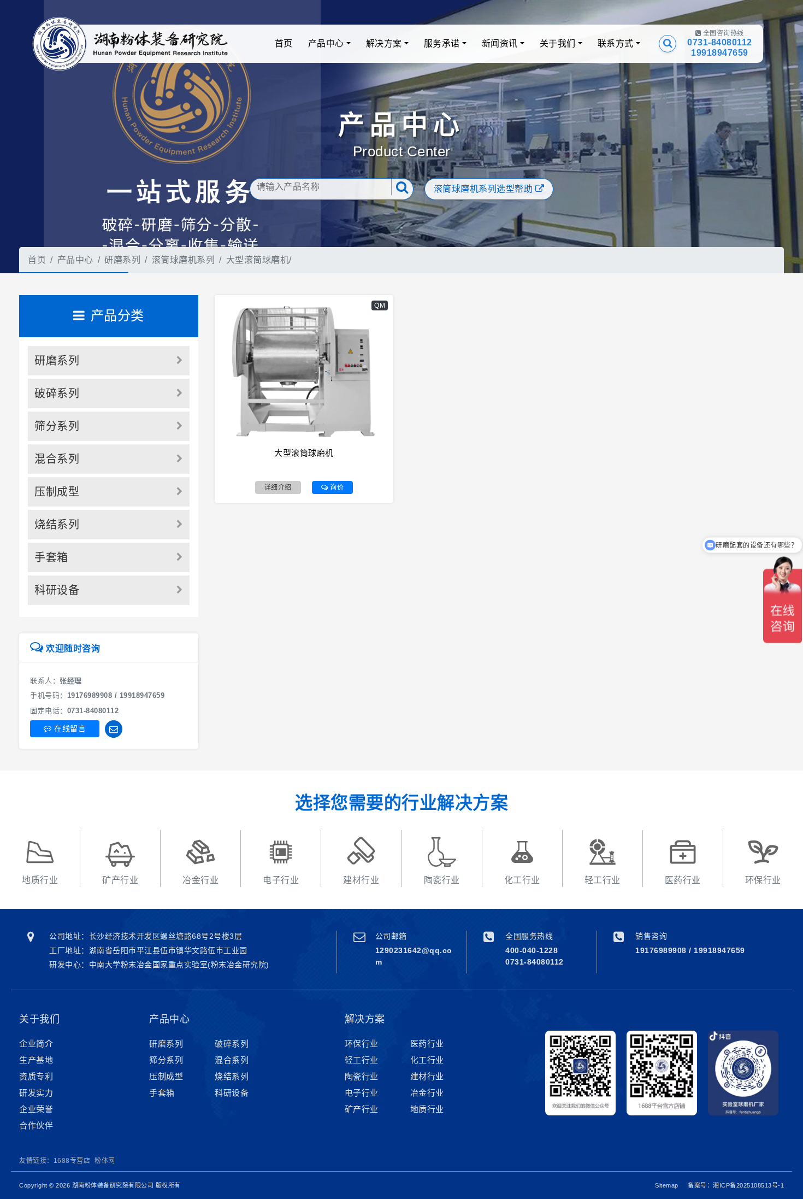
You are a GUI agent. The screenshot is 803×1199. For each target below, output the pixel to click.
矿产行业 (362, 1109)
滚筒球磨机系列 (183, 260)
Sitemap (666, 1185)
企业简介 (36, 1043)
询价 (336, 487)
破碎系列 (56, 393)
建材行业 (427, 1076)
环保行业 (362, 1043)
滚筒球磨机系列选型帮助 (484, 188)
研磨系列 (122, 260)
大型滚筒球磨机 (258, 260)
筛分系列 (56, 426)
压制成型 (56, 492)
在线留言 (69, 728)
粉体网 (105, 1161)
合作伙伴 (36, 1125)
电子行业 (362, 1092)
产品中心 (326, 43)
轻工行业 (362, 1060)
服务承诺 (442, 43)
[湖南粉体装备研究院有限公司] (59, 44)
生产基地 (36, 1060)
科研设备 (56, 590)
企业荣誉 (36, 1109)
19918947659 (719, 52)
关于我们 (558, 43)
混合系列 (56, 459)
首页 (284, 43)
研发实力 (36, 1092)
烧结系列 (56, 525)
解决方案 (384, 43)
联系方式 (616, 43)
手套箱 (51, 557)
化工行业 (427, 1060)
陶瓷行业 (362, 1076)
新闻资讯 (500, 43)
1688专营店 (72, 1161)
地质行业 (427, 1109)
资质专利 (36, 1076)
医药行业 (427, 1043)
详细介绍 (278, 487)
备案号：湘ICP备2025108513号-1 (736, 1185)
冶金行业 (427, 1092)
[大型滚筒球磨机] (304, 371)
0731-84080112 (719, 42)
